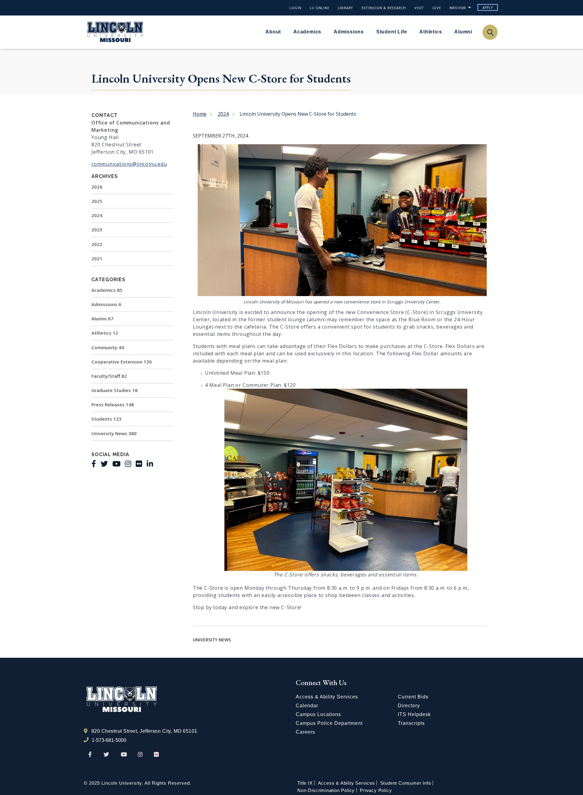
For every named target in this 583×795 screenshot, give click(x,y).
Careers (305, 732)
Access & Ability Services (327, 696)
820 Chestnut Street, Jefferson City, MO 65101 (144, 731)
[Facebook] (93, 463)
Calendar (307, 705)
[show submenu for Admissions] (367, 32)
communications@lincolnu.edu (129, 164)
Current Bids (413, 696)
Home (199, 113)
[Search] (490, 32)
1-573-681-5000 (109, 740)
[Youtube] (116, 463)
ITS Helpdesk (414, 714)
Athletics (430, 31)
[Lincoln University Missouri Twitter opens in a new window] (106, 754)
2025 (96, 201)
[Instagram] (128, 463)
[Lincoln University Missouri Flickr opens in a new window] (156, 754)
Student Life (391, 31)
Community (107, 347)
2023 (96, 230)
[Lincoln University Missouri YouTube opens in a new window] (123, 754)
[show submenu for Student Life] (410, 32)
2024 (96, 215)
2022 (96, 244)
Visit (419, 7)
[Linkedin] (150, 463)
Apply (487, 7)
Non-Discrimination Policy (326, 790)
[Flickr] (139, 463)
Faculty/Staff (109, 376)
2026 (96, 187)
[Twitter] (104, 463)
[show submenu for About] (284, 32)
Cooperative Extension (121, 362)
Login (295, 7)
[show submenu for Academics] (325, 32)
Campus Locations (318, 714)
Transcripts (411, 723)
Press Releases (112, 404)
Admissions (349, 31)
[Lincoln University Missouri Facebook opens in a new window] (90, 754)
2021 (96, 258)
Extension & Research (384, 7)
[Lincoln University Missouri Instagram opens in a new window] (140, 754)
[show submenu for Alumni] (476, 32)
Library (345, 7)
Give (436, 7)
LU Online (319, 7)
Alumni (463, 31)
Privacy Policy (376, 790)
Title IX (304, 783)
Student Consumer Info (405, 783)
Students (106, 419)
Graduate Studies (114, 390)
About (273, 31)
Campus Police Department (329, 723)
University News (114, 433)
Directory (409, 705)
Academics (307, 31)
